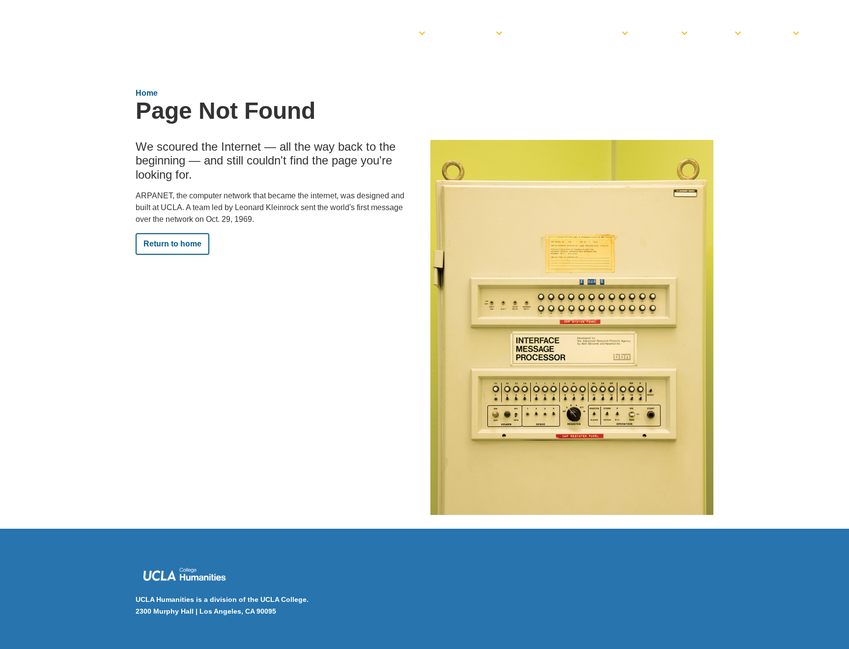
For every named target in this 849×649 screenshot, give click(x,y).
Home (147, 93)
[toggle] (422, 30)
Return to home (172, 244)
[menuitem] (393, 30)
